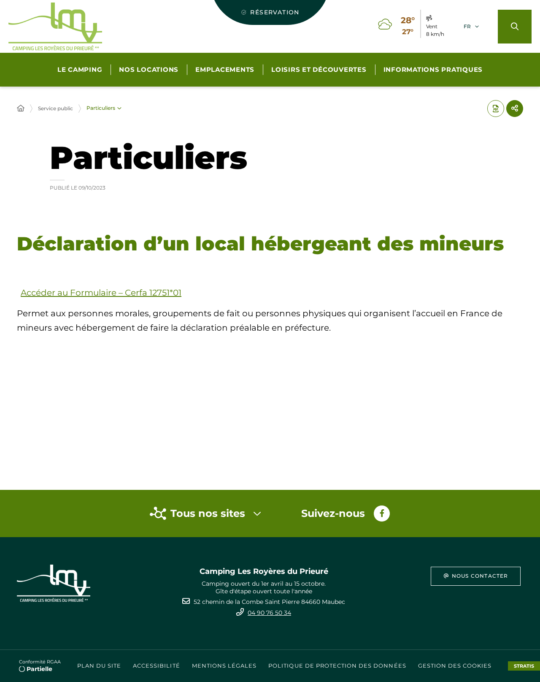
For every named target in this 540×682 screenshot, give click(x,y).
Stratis (524, 666)
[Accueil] (20, 108)
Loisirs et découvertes (319, 69)
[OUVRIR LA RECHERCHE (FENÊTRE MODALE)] (515, 26)
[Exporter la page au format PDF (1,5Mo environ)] (495, 108)
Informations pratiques (433, 69)
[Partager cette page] (514, 108)
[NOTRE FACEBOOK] (381, 513)
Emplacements (224, 69)
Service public (55, 108)
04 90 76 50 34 (269, 613)
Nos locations (148, 69)
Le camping (80, 69)
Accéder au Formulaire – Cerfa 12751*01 (101, 293)
